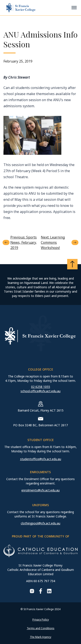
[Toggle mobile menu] (74, 7)
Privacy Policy (40, 619)
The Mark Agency (40, 637)
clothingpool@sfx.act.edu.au (40, 523)
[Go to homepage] (20, 7)
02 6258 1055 (40, 387)
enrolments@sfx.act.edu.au (40, 490)
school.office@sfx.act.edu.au (40, 391)
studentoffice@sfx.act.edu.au (40, 459)
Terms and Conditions (40, 628)
